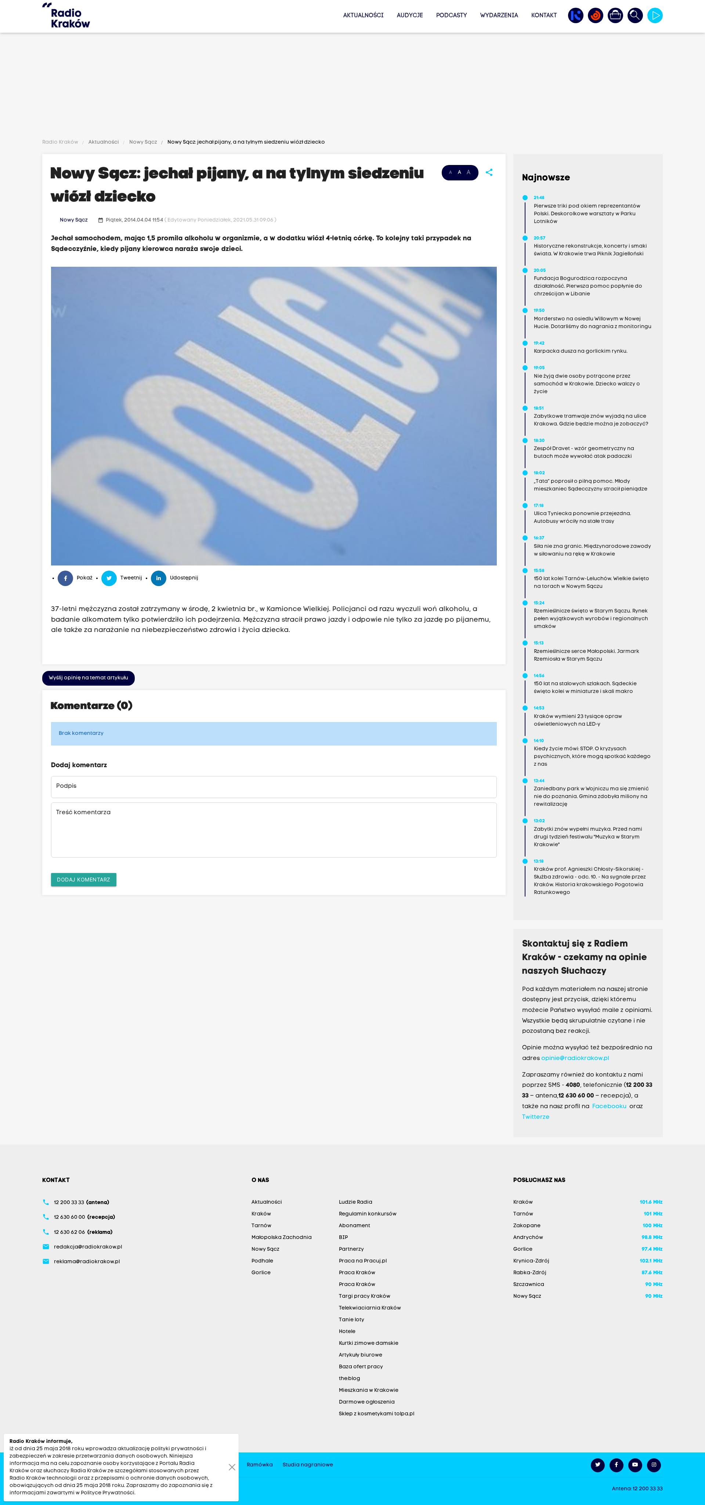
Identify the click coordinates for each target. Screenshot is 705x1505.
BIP (343, 1237)
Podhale (262, 1261)
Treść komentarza (83, 813)
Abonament (354, 1226)
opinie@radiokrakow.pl (575, 1059)
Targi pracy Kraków (364, 1296)
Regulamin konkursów (368, 1214)
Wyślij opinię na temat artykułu (88, 678)
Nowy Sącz (143, 142)
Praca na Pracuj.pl (363, 1261)
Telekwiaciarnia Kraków (370, 1308)
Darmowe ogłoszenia (367, 1402)
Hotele (347, 1332)
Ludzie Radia (355, 1202)
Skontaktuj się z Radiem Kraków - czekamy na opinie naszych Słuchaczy (584, 958)
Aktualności (363, 16)
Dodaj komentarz (84, 879)
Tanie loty (351, 1320)
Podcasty (451, 16)
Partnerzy (351, 1249)
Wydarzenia (499, 16)
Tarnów (261, 1226)
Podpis (66, 786)
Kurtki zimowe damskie (368, 1343)
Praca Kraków (357, 1273)
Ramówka (260, 1465)
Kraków (261, 1214)
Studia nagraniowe (308, 1465)
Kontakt (544, 16)
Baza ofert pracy (361, 1367)
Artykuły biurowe (360, 1355)
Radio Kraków (60, 142)
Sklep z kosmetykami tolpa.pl (376, 1414)
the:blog (349, 1379)
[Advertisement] (352, 87)
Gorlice (261, 1273)
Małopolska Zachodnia (282, 1237)
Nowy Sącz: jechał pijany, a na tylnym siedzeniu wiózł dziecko (245, 142)
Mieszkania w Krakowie (368, 1390)
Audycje (410, 16)
